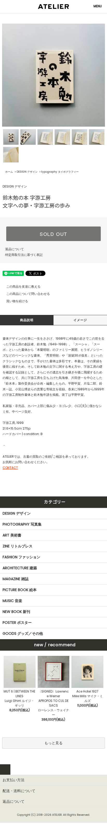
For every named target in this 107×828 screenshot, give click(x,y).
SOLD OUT (53, 233)
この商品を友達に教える (23, 286)
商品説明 (27, 320)
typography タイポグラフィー (60, 172)
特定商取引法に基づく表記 (24, 255)
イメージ (80, 320)
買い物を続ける (17, 301)
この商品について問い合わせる (28, 294)
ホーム (9, 172)
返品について (14, 249)
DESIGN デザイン (27, 172)
